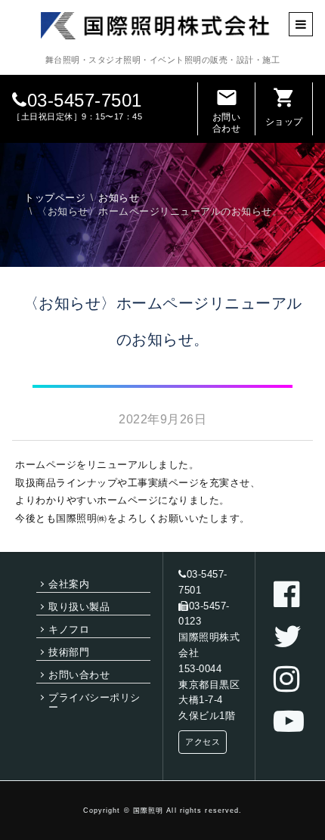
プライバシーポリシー (94, 702)
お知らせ (118, 197)
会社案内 (68, 584)
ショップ (284, 106)
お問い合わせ (226, 109)
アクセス (202, 741)
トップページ (54, 197)
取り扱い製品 (79, 606)
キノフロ (68, 629)
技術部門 (68, 652)
